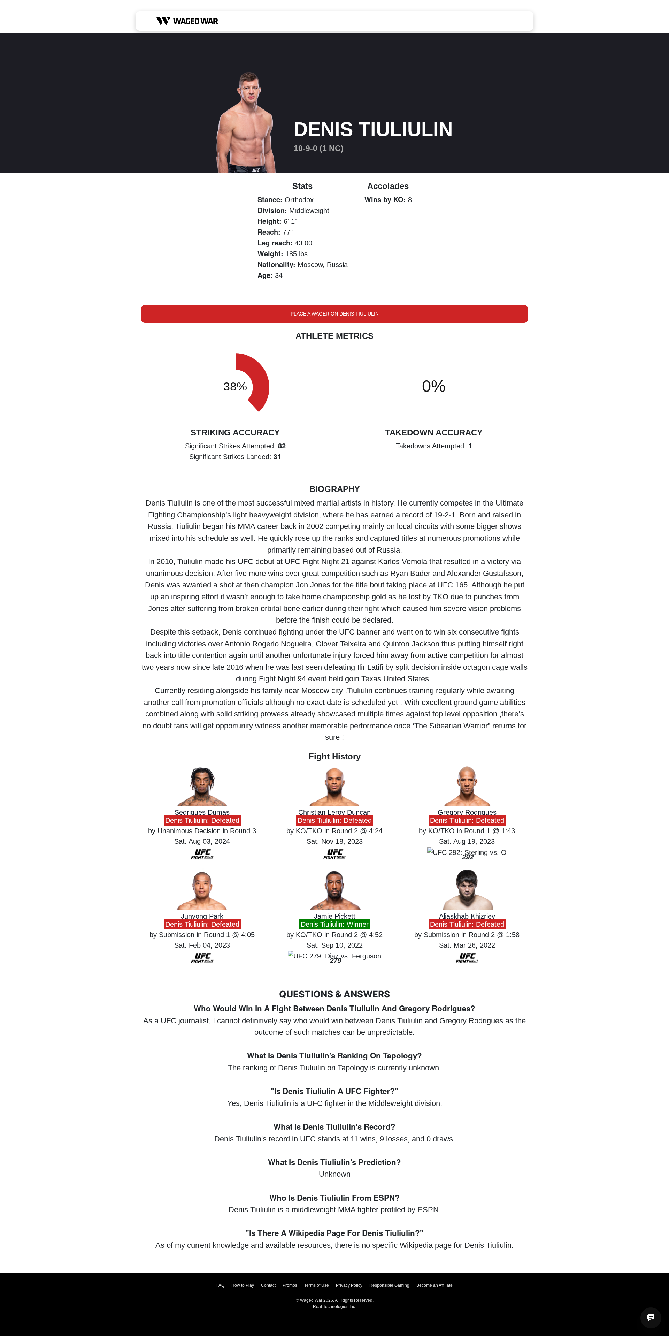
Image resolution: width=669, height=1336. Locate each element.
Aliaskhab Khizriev (467, 916)
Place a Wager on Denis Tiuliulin (335, 314)
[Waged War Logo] (187, 20)
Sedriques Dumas (202, 812)
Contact (268, 1285)
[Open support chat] (650, 1317)
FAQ (220, 1285)
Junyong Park (202, 916)
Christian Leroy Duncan (334, 812)
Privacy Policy (349, 1285)
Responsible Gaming (389, 1285)
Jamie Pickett (334, 916)
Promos (290, 1285)
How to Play (242, 1285)
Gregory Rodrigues (467, 812)
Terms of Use (316, 1285)
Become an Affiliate (434, 1285)
